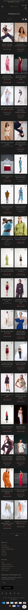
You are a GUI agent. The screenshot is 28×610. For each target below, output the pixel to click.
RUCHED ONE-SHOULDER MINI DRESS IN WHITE (21, 458)
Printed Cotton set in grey (7, 143)
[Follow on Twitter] (6, 593)
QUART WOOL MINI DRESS (7, 177)
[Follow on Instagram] (10, 593)
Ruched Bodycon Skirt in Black (20, 364)
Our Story (4, 545)
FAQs (3, 562)
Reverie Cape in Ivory (7, 300)
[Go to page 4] (3, 533)
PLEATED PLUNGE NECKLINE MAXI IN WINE (20, 78)
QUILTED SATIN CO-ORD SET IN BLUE (21, 177)
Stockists (4, 555)
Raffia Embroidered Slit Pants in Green (7, 270)
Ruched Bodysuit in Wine (7, 395)
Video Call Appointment (7, 549)
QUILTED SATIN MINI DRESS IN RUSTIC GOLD (7, 208)
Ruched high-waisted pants (21, 427)
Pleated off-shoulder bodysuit (21, 45)
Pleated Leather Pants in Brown (7, 45)
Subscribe (7, 587)
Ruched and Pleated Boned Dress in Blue (21, 333)
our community (5, 547)
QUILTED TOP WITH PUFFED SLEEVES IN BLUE (7, 239)
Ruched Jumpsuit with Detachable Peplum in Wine (7, 458)
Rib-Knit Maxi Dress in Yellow (7, 332)
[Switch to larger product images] (23, 19)
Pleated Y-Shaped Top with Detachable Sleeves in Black (21, 110)
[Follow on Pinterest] (14, 593)
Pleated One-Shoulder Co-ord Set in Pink (7, 78)
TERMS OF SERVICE (6, 568)
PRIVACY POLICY (5, 570)
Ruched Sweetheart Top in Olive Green (7, 523)
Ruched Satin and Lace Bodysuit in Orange (7, 491)
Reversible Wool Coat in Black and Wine (21, 301)
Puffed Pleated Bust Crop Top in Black (20, 144)
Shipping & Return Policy (8, 566)
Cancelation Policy (7, 564)
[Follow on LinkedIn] (18, 593)
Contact (4, 551)
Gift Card (4, 553)
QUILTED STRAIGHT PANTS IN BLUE (20, 207)
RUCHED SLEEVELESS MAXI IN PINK (21, 490)
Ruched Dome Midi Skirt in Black (7, 427)
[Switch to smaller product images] (25, 19)
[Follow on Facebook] (2, 593)
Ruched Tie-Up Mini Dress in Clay (21, 522)
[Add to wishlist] (12, 24)
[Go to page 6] (25, 533)
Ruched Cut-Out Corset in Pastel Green (20, 396)
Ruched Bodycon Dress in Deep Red (7, 364)
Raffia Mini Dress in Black (21, 270)
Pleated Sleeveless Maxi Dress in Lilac (7, 108)
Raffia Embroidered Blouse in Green (20, 238)
